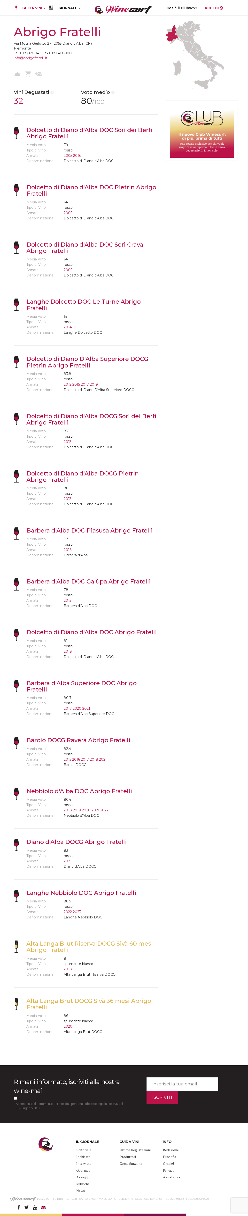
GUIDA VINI (32, 8)
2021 (86, 708)
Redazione (171, 1150)
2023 (77, 912)
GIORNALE (68, 8)
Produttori (128, 1156)
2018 (68, 651)
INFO (167, 1142)
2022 (104, 810)
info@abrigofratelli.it (30, 58)
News (80, 1190)
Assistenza (171, 1177)
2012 (67, 384)
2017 (85, 384)
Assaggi (82, 1177)
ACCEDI (212, 8)
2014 (68, 327)
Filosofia (169, 1156)
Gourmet (83, 1170)
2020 (77, 708)
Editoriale (83, 1150)
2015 (77, 155)
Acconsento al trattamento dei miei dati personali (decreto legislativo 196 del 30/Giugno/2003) (69, 1106)
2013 (67, 442)
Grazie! (168, 1163)
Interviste (83, 1163)
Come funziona (131, 1163)
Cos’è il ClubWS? (181, 8)
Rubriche (83, 1184)
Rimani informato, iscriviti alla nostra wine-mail (67, 1086)
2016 (67, 550)
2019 (94, 384)
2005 (68, 155)
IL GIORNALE (87, 1142)
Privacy (168, 1170)
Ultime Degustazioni (135, 1150)
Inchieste (83, 1156)
